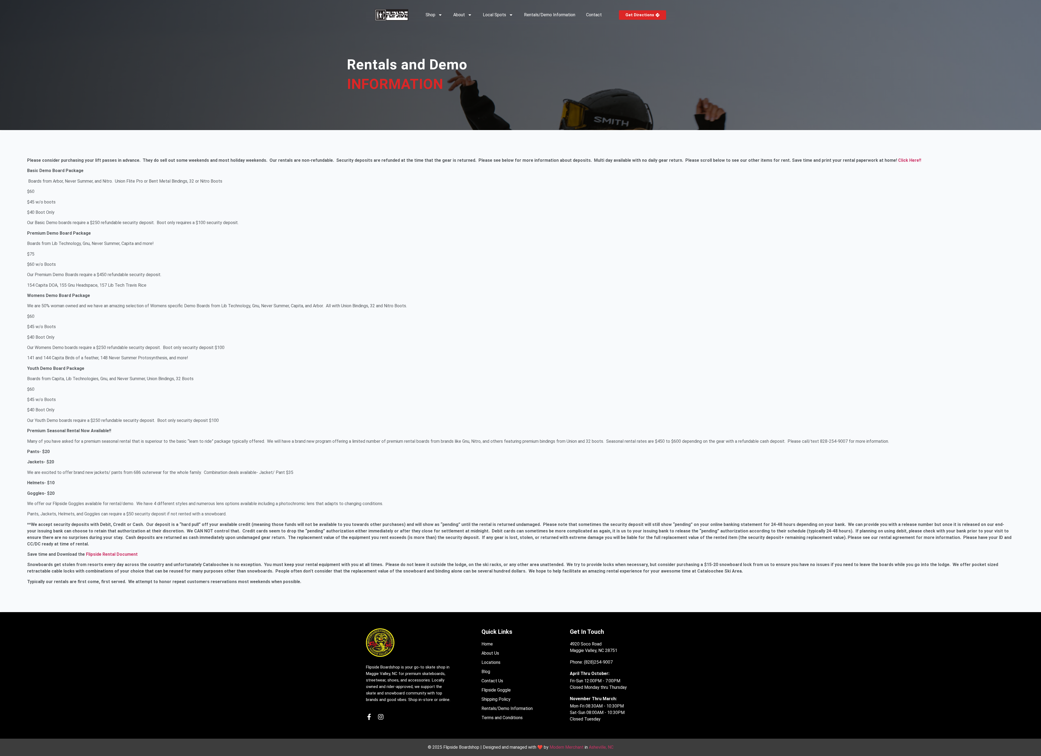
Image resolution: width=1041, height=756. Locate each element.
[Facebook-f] (369, 717)
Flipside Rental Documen (111, 554)
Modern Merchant (567, 747)
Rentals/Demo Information (549, 14)
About (459, 14)
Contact (594, 14)
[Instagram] (381, 717)
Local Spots (494, 14)
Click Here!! (909, 160)
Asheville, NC (601, 747)
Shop (430, 14)
